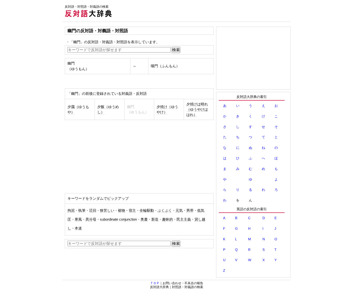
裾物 (121, 210)
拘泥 (71, 210)
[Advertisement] (203, 11)
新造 (154, 219)
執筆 (81, 210)
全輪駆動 (147, 210)
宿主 (132, 210)
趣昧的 (167, 219)
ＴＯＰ (154, 283)
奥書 (144, 219)
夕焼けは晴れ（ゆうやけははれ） (197, 109)
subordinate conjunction (118, 219)
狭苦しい (107, 210)
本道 (78, 228)
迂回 (92, 210)
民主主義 (183, 219)
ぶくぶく (165, 210)
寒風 (78, 219)
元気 (179, 210)
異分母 (90, 219)
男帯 (190, 210)
